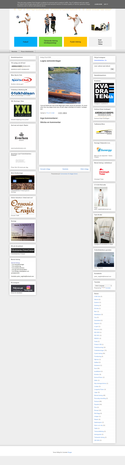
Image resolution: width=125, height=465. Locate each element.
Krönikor (96, 374)
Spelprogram (98, 422)
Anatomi (96, 302)
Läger (96, 392)
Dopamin (96, 323)
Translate (108, 288)
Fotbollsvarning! (98, 347)
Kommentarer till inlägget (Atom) (69, 174)
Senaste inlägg (45, 169)
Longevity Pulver (99, 389)
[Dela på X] (62, 113)
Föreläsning (97, 356)
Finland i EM (97, 344)
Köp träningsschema (100, 383)
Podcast (96, 401)
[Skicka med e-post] (59, 113)
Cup (95, 317)
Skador (96, 419)
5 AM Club (97, 296)
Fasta (96, 341)
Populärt (96, 404)
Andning (96, 305)
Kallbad (96, 362)
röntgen (96, 416)
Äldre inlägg (84, 169)
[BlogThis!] (61, 113)
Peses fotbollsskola (27, 51)
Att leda (96, 308)
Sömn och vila (98, 425)
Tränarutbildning (99, 431)
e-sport (96, 326)
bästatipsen (97, 314)
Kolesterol (97, 365)
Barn (95, 311)
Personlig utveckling (100, 398)
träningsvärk (97, 434)
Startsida (14, 51)
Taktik (96, 428)
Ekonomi (96, 329)
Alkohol (96, 299)
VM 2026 (96, 440)
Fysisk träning (98, 353)
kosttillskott (97, 371)
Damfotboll (97, 320)
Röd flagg (97, 413)
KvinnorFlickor (98, 377)
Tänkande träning (99, 437)
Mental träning (98, 395)
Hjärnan (96, 359)
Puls (95, 407)
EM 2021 (96, 335)
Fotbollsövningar (99, 350)
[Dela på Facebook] (64, 113)
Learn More (98, 4)
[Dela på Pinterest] (66, 113)
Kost (95, 368)
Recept (96, 410)
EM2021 (96, 338)
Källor (96, 380)
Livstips (96, 386)
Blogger (70, 452)
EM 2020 (96, 332)
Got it (106, 4)
